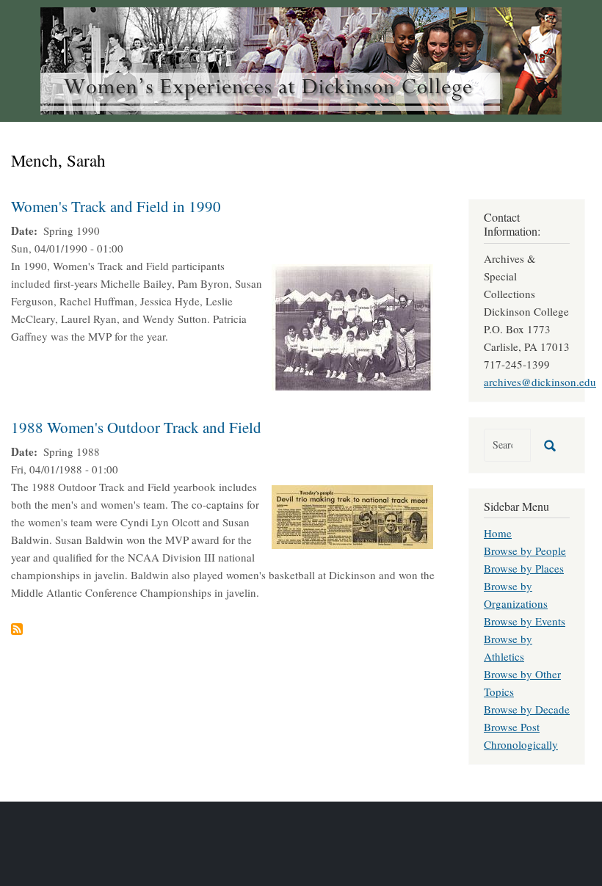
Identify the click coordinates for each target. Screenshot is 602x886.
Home (498, 533)
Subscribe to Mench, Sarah (17, 629)
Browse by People (525, 550)
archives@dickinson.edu (540, 381)
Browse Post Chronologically (521, 735)
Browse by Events (524, 621)
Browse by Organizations (516, 594)
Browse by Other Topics (522, 683)
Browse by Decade (527, 709)
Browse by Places (524, 568)
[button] (352, 325)
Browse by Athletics (508, 647)
